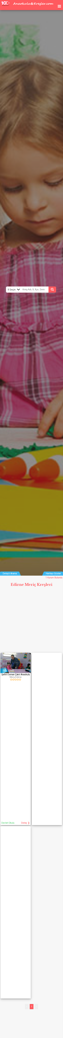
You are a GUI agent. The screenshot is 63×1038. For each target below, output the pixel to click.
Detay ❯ (25, 822)
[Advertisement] (31, 621)
